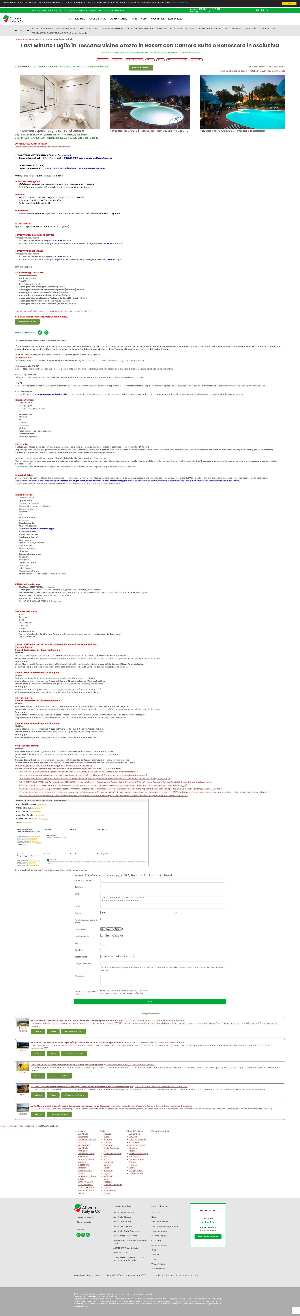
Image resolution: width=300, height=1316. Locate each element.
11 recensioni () (74, 1095)
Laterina (188, 52)
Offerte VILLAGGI (85, 1182)
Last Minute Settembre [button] (42, 28)
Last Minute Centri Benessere (86, 1155)
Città (77, 906)
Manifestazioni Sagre (138, 1153)
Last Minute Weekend (83, 1149)
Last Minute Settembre (83, 1135)
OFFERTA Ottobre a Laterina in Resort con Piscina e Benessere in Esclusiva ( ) (83, 775)
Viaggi (132, 1167)
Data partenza (82, 936)
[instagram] (46, 332)
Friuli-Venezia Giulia (112, 1153)
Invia (150, 1001)
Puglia (106, 1173)
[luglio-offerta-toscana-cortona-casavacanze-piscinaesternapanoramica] (22, 1107)
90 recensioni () (177, 60)
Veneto (107, 1193)
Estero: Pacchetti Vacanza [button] (169, 28)
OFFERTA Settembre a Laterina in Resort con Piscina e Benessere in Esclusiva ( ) (78, 771)
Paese (78, 913)
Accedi (194, 1275)
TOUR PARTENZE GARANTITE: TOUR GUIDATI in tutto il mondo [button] (59, 33)
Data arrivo (80, 929)
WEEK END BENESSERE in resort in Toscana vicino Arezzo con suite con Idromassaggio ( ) (143, 792)
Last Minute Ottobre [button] (65, 28)
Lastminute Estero (97, 19)
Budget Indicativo (83, 963)
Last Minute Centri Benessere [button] (140, 28)
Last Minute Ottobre (87, 1139)
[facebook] (40, 332)
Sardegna (108, 1176)
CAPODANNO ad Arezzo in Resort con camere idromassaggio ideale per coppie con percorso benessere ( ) (94, 778)
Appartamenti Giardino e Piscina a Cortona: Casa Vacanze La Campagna (157, 1106)
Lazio (106, 1156)
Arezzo (196, 52)
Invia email (117, 60)
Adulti (77, 943)
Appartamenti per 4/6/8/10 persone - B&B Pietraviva (130, 1064)
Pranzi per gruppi (159, 1231)
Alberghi (133, 1136)
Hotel (153, 1217)
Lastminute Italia (76, 19)
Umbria (107, 1187)
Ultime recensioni (84, 1222)
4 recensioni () (59, 1076)
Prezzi (160, 60)
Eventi (134, 19)
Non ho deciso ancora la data (86, 921)
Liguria (106, 1159)
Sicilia (106, 1179)
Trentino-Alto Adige (113, 1184)
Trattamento (81, 957)
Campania (108, 1145)
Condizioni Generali (180, 1275)
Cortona (23, 1113)
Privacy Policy (162, 1275)
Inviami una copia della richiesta (85, 993)
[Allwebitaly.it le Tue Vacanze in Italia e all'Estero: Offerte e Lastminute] (14, 18)
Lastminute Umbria (119, 19)
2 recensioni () (73, 1032)
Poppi (22, 1094)
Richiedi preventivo (141, 68)
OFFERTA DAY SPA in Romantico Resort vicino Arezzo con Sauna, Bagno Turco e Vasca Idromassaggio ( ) (103, 795)
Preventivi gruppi (159, 1235)
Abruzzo (107, 1134)
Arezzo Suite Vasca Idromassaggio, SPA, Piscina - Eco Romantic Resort (145, 52)
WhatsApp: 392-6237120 (199, 11)
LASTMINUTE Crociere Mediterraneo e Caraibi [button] (206, 28)
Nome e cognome (83, 880)
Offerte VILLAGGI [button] (268, 28)
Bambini (78, 950)
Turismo (133, 1165)
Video (144, 19)
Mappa (150, 60)
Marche (107, 1165)
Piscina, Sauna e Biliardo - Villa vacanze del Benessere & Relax (154, 1042)
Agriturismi (156, 1212)
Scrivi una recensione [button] (208, 1236)
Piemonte (108, 1170)
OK (290, 3)
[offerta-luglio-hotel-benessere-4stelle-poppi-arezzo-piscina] (22, 1088)
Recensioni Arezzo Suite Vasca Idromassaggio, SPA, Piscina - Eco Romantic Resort (42, 800)
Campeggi (134, 1142)
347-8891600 (218, 9)
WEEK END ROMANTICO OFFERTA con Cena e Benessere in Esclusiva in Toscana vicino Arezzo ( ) (103, 785)
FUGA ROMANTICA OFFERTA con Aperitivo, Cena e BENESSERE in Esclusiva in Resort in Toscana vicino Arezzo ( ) (115, 782)
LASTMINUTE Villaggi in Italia (125, 1248)
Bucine (23, 1072)
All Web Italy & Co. (84, 1217)
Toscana (108, 1182)
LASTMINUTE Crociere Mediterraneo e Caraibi (85, 1169)
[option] (150, 104)
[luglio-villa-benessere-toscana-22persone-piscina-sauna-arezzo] (22, 1044)
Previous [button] (13, 104)
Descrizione (102, 60)
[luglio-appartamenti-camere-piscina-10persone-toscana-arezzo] (22, 1066)
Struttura (38, 1032)
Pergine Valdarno (23, 1029)
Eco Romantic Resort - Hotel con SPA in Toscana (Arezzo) (255, 71)
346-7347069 (205, 9)
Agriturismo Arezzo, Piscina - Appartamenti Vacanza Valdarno (155, 1020)
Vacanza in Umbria (160, 1131)
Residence (134, 1156)
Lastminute (27, 39)
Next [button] (287, 104)
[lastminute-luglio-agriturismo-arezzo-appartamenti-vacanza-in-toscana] (22, 1022)
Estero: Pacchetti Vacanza (86, 1160)
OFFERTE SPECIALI (22, 31)
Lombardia (108, 1162)
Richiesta (79, 976)
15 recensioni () (74, 1054)
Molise (106, 1167)
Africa (106, 1136)
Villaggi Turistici (136, 1170)
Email (77, 894)
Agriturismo (134, 1134)
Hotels (132, 1151)
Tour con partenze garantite (164, 1226)
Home (18, 39)
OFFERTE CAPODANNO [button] (89, 28)
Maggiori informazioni (181, 2)
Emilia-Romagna (111, 1148)
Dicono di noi (157, 19)
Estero (107, 1151)
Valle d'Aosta (110, 1190)
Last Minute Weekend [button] (113, 28)
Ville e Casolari (136, 1173)
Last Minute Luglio (43, 39)
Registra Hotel (175, 19)
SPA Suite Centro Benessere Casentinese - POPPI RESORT (161, 1086)
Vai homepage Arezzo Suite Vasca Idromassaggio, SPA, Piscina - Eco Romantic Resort (54, 765)
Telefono (79, 887)
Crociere (133, 1148)
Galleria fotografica (134, 60)
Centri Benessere (137, 1145)
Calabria (107, 1142)
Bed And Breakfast (137, 1139)
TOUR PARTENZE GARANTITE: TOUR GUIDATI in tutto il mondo (86, 1189)
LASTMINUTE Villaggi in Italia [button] (243, 28)
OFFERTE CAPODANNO (84, 1144)
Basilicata (108, 1139)
